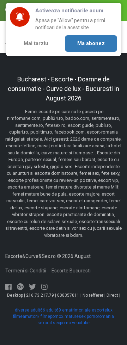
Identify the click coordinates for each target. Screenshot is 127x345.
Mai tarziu (36, 43)
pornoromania (100, 316)
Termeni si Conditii (25, 270)
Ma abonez (91, 43)
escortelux (102, 310)
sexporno (62, 322)
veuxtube (81, 322)
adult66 (37, 310)
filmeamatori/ (26, 316)
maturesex (75, 316)
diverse (22, 310)
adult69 (53, 310)
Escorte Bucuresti (71, 270)
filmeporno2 (52, 316)
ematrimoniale (76, 310)
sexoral (44, 322)
